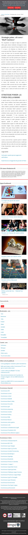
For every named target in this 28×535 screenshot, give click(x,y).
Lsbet (2, 332)
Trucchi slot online (5, 355)
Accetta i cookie (10, 7)
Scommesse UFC (5, 391)
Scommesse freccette (7, 404)
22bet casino (4, 353)
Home (2, 14)
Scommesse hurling (6, 414)
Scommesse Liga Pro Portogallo (9, 477)
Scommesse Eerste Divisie (8, 482)
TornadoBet (4, 337)
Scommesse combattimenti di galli (10, 427)
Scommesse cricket (6, 396)
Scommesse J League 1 (7, 464)
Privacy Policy (23, 533)
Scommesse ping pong (7, 409)
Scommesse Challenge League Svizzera (11, 472)
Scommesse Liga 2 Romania (8, 480)
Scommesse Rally (5, 417)
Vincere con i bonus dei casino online (12, 233)
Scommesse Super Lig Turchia (9, 448)
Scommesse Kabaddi (6, 398)
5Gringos (3, 348)
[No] (26, 5)
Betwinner (3, 316)
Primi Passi (7, 14)
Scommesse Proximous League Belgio (11, 474)
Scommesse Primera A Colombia (9, 461)
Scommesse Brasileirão (7, 459)
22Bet (2, 329)
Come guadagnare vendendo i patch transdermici (13, 363)
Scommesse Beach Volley (7, 401)
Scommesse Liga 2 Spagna (8, 446)
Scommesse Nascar (6, 419)
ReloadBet (3, 335)
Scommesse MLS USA (6, 443)
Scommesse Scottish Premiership (10, 451)
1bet (2, 314)
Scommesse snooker (6, 412)
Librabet (3, 327)
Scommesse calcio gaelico (8, 422)
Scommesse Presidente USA (8, 430)
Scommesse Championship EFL (9, 440)
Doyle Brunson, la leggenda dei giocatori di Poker (13, 160)
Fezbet (2, 321)
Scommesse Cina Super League (9, 485)
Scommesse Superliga (7, 456)
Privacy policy (17, 7)
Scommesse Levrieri (6, 393)
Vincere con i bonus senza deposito (12, 217)
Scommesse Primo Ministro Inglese (10, 432)
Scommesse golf (5, 406)
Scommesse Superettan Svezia (9, 467)
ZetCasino (3, 345)
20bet (2, 324)
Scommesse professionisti (8, 488)
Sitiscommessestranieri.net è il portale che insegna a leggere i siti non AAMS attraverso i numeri (12, 376)
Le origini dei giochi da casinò (10, 200)
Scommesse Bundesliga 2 (7, 453)
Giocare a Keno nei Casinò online (11, 256)
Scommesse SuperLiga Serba (8, 469)
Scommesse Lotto (5, 425)
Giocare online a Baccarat (9, 280)
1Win (2, 319)
